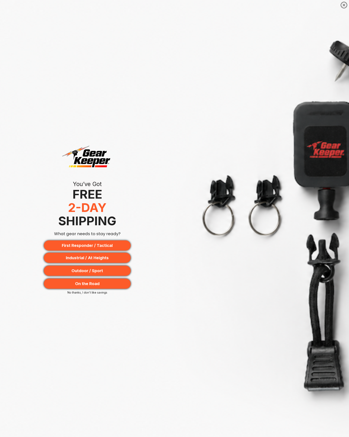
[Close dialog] (344, 5)
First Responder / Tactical (87, 245)
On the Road (87, 283)
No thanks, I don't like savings (87, 292)
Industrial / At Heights (87, 257)
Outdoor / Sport (87, 270)
